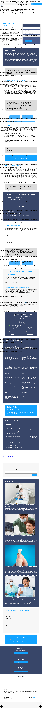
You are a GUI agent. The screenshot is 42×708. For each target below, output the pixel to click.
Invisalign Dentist (9, 620)
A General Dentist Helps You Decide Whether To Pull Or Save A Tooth (21, 567)
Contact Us (21, 671)
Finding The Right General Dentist (14, 597)
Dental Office (8, 628)
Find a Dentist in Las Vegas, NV (11, 469)
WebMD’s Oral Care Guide (14, 428)
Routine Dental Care (9, 623)
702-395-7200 (20, 412)
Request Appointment (21, 662)
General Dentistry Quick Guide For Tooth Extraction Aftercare (19, 505)
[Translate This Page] (40, 706)
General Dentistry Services (10, 467)
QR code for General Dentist (8, 456)
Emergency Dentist (9, 614)
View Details (14, 445)
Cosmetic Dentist (9, 612)
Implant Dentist (8, 618)
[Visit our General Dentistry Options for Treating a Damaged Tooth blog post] (20, 534)
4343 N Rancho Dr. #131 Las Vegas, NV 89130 (9, 4)
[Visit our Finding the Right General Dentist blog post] (20, 596)
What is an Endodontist (10, 625)
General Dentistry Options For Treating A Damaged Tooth (19, 536)
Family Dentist (8, 616)
